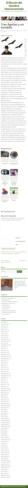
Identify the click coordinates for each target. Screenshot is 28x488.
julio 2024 (3, 322)
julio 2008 (3, 430)
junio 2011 (3, 381)
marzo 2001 (4, 471)
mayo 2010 (4, 394)
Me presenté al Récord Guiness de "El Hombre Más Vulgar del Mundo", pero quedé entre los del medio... (20, 284)
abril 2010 (3, 396)
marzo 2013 (4, 350)
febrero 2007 (4, 451)
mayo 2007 (4, 447)
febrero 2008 (4, 437)
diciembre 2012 (4, 354)
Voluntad (4, 163)
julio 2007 (3, 443)
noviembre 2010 (5, 388)
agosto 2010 (4, 392)
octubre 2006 (4, 454)
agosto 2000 (4, 473)
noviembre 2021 (5, 324)
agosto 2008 (4, 428)
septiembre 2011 (5, 377)
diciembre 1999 (4, 475)
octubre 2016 (4, 331)
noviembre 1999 (5, 477)
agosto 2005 (4, 467)
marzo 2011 (4, 382)
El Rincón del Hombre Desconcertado (14, 6)
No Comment (4, 31)
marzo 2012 (4, 367)
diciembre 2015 (4, 339)
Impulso (14, 200)
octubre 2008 (4, 424)
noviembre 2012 (5, 356)
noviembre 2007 (5, 439)
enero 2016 (4, 337)
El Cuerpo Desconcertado (7, 298)
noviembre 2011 (5, 375)
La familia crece (22, 260)
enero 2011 (4, 386)
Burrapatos (4, 305)
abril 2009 (3, 415)
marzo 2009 (4, 416)
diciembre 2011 (4, 373)
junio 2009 (3, 411)
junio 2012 (3, 362)
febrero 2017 (4, 330)
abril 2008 (3, 433)
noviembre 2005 (5, 462)
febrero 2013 (4, 352)
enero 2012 (4, 371)
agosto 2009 (4, 407)
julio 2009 (3, 409)
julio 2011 (3, 379)
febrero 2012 (4, 369)
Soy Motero (20, 30)
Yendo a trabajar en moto (5, 183)
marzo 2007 (4, 449)
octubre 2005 (4, 464)
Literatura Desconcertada (7, 310)
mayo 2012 (4, 364)
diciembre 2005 (4, 460)
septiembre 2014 (5, 345)
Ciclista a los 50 (5, 300)
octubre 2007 (4, 441)
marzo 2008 (4, 435)
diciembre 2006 (4, 452)
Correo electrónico (21, 241)
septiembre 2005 (5, 466)
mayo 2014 (4, 346)
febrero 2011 (4, 384)
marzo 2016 (4, 335)
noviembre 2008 (5, 422)
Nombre (18, 238)
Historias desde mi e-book (8, 312)
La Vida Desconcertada (6, 303)
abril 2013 (3, 348)
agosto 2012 (4, 360)
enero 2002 (4, 469)
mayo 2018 (4, 326)
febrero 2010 (4, 399)
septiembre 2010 (5, 390)
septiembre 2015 (5, 341)
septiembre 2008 (5, 426)
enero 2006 (4, 458)
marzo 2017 (4, 328)
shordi (3, 30)
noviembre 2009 (5, 405)
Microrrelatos (5, 314)
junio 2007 (3, 445)
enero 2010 (4, 401)
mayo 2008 (4, 432)
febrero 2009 (4, 418)
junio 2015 (3, 343)
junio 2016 (3, 333)
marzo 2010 (4, 398)
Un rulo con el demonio (5, 200)
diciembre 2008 (4, 420)
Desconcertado (5, 307)
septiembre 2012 (5, 358)
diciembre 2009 (4, 403)
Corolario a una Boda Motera (14, 183)
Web (17, 244)
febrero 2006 (4, 456)
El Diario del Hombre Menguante (9, 301)
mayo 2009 (4, 413)
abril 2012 (3, 365)
